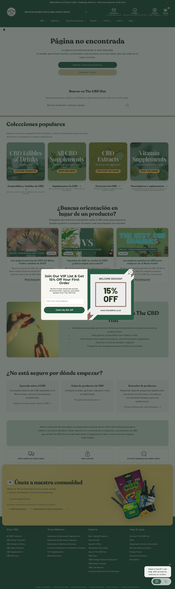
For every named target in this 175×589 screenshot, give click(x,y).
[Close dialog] (131, 272)
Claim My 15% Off (64, 310)
